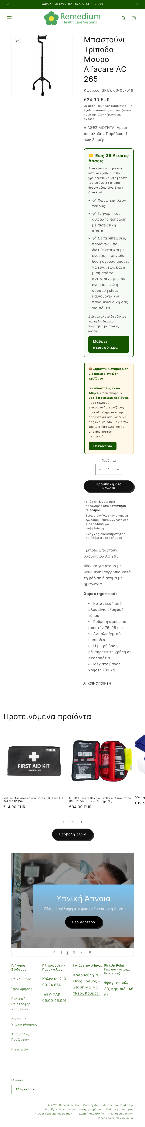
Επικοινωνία (102, 446)
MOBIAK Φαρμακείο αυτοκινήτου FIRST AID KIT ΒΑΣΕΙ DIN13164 (33, 799)
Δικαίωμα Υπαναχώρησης (24, 1021)
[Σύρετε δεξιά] (81, 822)
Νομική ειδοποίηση (121, 1113)
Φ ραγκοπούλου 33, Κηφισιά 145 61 (118, 989)
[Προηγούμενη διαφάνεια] (54, 952)
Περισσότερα (73, 922)
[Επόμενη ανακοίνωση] (137, 4)
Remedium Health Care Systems (80, 1105)
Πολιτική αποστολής (90, 1113)
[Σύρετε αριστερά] (63, 822)
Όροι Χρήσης (21, 989)
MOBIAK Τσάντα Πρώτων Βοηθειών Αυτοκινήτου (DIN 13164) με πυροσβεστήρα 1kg (100, 799)
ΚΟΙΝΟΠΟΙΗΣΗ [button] (99, 683)
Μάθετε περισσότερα (105, 344)
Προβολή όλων (72, 834)
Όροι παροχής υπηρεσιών (55, 1113)
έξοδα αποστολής (96, 110)
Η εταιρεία (19, 1049)
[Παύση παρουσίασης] (91, 952)
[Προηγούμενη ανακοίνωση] (8, 4)
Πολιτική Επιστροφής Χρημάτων (21, 1004)
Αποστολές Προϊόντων (20, 1036)
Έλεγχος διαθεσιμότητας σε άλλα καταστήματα (106, 536)
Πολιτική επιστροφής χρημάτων (80, 1109)
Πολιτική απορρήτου (120, 1109)
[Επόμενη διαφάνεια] (81, 952)
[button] (10, 18)
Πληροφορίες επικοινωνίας (115, 1117)
